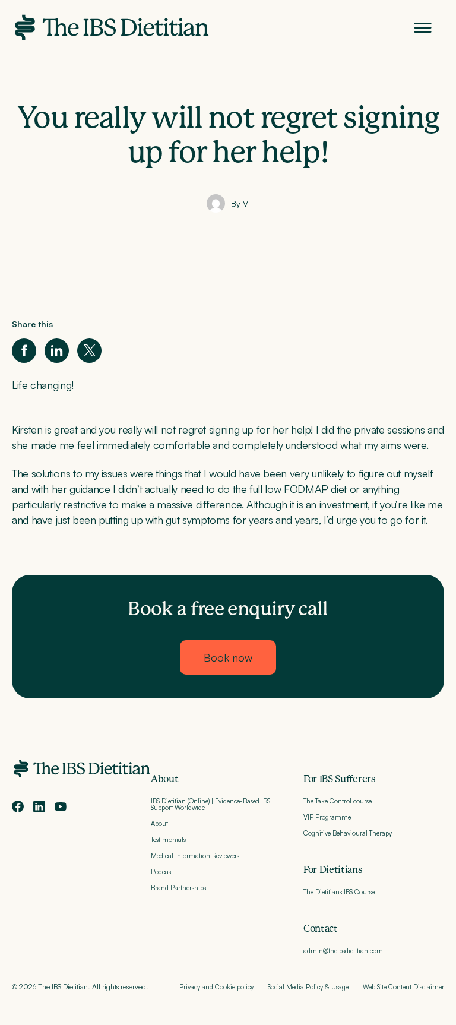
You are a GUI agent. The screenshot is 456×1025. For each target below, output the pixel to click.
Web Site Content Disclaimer (403, 987)
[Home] (111, 27)
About (164, 779)
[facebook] (18, 806)
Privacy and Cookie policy (216, 987)
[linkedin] (39, 806)
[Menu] (422, 28)
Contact (320, 929)
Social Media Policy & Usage (308, 987)
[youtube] (60, 806)
